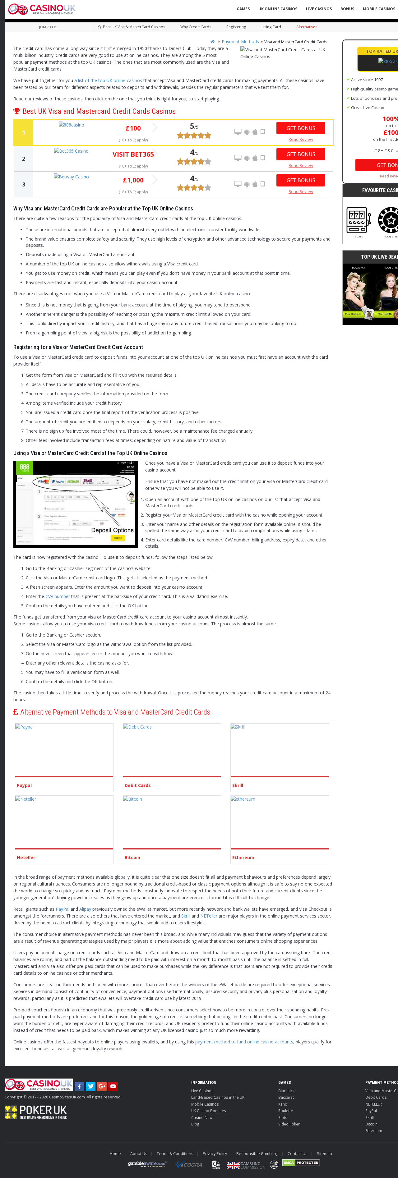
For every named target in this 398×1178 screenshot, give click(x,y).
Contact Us (298, 1153)
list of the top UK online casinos (110, 80)
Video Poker (289, 1123)
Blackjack (358, 267)
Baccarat (286, 1097)
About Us (138, 1153)
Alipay (85, 909)
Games (243, 9)
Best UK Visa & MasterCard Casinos (134, 27)
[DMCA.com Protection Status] (301, 1162)
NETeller (208, 916)
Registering (236, 27)
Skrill (185, 916)
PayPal (62, 909)
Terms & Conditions (175, 1153)
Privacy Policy (215, 1153)
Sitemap (324, 1153)
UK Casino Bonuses (208, 1110)
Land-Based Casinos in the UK (217, 1097)
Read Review (301, 139)
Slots (359, 236)
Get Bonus (301, 128)
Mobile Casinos (205, 1104)
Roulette (285, 1110)
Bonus (347, 9)
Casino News (203, 1117)
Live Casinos (319, 9)
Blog (195, 1123)
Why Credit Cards (195, 27)
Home (115, 1153)
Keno (282, 1104)
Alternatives (306, 27)
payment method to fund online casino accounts (244, 1042)
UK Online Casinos (277, 9)
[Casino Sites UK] (42, 9)
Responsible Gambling (257, 1153)
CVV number (57, 596)
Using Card (271, 27)
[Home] (212, 41)
